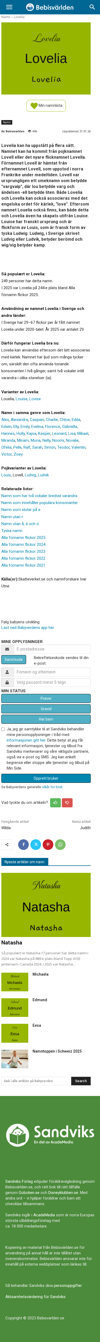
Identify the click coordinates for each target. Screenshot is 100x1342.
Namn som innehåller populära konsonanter (39, 502)
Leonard (59, 433)
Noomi (58, 440)
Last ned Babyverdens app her (27, 627)
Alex (5, 419)
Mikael (82, 433)
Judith (85, 827)
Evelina (37, 426)
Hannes (8, 433)
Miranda (8, 440)
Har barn (46, 719)
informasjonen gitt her (26, 740)
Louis (6, 475)
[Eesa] (14, 1033)
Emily (25, 426)
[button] (9, 7)
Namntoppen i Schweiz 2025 (57, 1051)
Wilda (6, 827)
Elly (16, 426)
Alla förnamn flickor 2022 (23, 558)
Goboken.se (29, 1192)
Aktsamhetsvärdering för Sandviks (35, 1296)
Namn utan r (12, 516)
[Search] (92, 7)
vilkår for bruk (52, 787)
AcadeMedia (44, 1215)
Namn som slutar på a (20, 509)
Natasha (11, 942)
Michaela (41, 974)
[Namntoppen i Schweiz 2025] (14, 1059)
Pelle (17, 447)
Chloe (65, 419)
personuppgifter (68, 1285)
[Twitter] (35, 844)
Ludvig (30, 475)
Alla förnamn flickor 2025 (23, 537)
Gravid (46, 709)
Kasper (44, 433)
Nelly (46, 440)
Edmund (40, 1000)
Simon (49, 447)
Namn (5, 17)
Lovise (35, 398)
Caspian (37, 419)
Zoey (18, 454)
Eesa (37, 1025)
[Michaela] (14, 982)
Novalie (72, 440)
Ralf (26, 447)
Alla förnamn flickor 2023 (23, 551)
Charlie (52, 419)
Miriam (23, 440)
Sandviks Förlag (19, 1181)
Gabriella (69, 426)
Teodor (63, 447)
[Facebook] (23, 844)
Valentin (78, 447)
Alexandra (19, 419)
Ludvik (43, 475)
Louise (21, 398)
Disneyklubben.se (63, 1192)
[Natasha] (46, 905)
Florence (52, 426)
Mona (36, 440)
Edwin (6, 426)
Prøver (46, 698)
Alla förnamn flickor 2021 (23, 565)
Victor (6, 454)
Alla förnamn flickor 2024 (23, 544)
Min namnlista (50, 105)
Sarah (37, 447)
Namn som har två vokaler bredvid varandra (39, 495)
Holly (21, 433)
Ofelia (6, 447)
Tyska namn (11, 530)
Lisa (71, 433)
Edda (76, 419)
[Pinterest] (48, 844)
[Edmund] (14, 1007)
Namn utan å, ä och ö (20, 523)
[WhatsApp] (60, 844)
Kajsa (31, 433)
